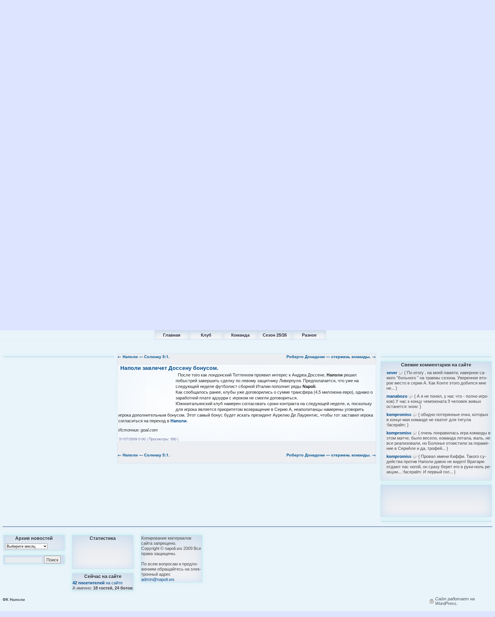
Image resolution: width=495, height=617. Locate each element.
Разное (309, 335)
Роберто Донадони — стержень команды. (331, 356)
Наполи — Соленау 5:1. (143, 356)
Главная (171, 335)
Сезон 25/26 (275, 335)
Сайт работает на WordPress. (455, 601)
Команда (240, 335)
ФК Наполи (14, 599)
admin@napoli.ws (157, 579)
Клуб (206, 335)
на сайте (97, 582)
